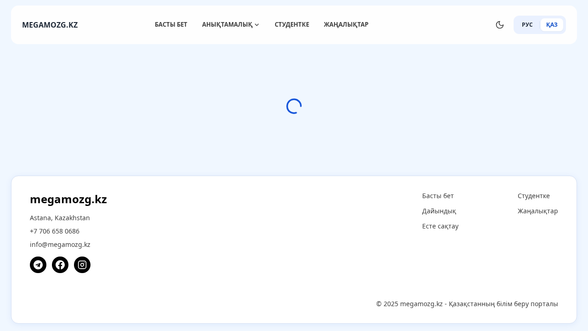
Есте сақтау (440, 226)
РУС (527, 25)
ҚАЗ (552, 25)
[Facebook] (60, 265)
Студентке (292, 24)
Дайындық (439, 210)
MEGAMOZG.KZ (50, 25)
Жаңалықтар (346, 24)
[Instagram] (82, 265)
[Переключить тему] (500, 25)
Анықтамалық (227, 24)
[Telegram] (38, 265)
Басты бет (171, 24)
